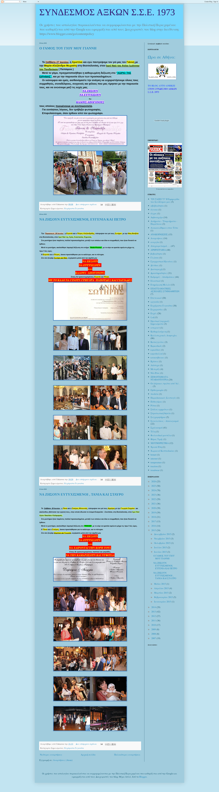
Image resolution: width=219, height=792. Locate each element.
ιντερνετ (155, 327)
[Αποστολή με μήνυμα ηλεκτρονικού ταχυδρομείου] (106, 205)
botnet (153, 454)
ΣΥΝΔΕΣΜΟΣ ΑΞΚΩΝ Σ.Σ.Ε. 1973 (107, 12)
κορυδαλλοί (157, 353)
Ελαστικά (155, 280)
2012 (153, 616)
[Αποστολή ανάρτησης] (101, 204)
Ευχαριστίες (157, 309)
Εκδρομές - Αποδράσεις (162, 276)
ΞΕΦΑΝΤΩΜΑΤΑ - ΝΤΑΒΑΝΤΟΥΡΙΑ (160, 378)
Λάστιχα (155, 365)
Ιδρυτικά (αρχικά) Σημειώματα (160, 322)
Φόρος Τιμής (157, 439)
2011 (153, 620)
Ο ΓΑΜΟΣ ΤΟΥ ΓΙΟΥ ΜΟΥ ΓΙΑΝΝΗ (67, 48)
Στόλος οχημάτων (160, 409)
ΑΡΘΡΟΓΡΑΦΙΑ (158, 249)
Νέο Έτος (155, 372)
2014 (153, 607)
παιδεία (155, 393)
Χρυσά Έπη (156, 446)
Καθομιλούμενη (159, 331)
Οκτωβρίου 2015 (162, 542)
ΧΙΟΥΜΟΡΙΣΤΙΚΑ (160, 443)
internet (154, 458)
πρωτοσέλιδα (161, 189)
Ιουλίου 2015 (160, 547)
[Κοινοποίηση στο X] (110, 205)
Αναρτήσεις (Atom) (63, 760)
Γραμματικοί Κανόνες (162, 261)
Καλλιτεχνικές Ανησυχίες (164, 335)
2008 (153, 633)
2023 (153, 494)
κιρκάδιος (155, 349)
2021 (153, 503)
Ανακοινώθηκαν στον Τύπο (164, 227)
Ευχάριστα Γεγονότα (74, 208)
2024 (153, 490)
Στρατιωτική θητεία (161, 413)
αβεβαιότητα (157, 205)
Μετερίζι (155, 369)
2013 (153, 611)
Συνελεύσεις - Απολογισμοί (165, 421)
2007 (153, 638)
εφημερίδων (170, 189)
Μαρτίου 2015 (161, 592)
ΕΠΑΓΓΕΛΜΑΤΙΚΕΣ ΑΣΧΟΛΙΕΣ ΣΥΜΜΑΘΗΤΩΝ (165, 290)
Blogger (143, 776)
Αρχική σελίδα (88, 754)
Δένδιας (155, 265)
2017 (153, 521)
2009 (153, 629)
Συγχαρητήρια (158, 417)
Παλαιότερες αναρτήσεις (127, 754)
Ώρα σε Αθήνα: (161, 57)
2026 (153, 481)
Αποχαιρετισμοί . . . (160, 246)
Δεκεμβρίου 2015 (163, 534)
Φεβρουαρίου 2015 (163, 597)
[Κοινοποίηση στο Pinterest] (115, 205)
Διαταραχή (156, 269)
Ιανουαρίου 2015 (163, 601)
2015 (153, 530)
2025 (153, 485)
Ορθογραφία (157, 390)
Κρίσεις (154, 361)
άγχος (154, 213)
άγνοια (154, 209)
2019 (153, 512)
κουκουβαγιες (157, 357)
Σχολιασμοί (156, 427)
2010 (153, 624)
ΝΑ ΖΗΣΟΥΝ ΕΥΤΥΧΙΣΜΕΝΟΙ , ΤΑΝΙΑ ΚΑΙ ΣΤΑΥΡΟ (81, 494)
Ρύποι (153, 405)
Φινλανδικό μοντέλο (161, 435)
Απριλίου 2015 (161, 588)
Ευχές (154, 313)
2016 (153, 525)
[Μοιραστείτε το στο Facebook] (113, 205)
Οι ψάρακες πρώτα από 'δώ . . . (165, 385)
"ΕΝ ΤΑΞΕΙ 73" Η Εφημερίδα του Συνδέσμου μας (165, 200)
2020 (153, 508)
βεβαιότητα (156, 253)
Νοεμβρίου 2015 (162, 538)
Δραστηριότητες (159, 273)
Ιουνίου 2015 (160, 551)
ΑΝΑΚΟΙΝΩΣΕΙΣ (159, 234)
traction (154, 466)
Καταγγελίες (157, 342)
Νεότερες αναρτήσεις (51, 754)
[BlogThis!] (108, 205)
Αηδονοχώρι (157, 217)
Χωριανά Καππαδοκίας (163, 450)
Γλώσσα (155, 257)
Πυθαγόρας (156, 401)
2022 (153, 499)
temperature (156, 462)
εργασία (155, 301)
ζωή (152, 317)
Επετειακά (156, 297)
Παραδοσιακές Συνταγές (163, 397)
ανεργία (155, 242)
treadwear (155, 470)
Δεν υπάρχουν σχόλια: (86, 204)
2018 (153, 516)
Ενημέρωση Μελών (160, 284)
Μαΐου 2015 (160, 583)
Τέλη (153, 431)
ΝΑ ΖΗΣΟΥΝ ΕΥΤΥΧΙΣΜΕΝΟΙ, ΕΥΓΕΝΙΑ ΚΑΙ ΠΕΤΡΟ (82, 219)
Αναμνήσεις (157, 238)
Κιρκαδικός (156, 345)
